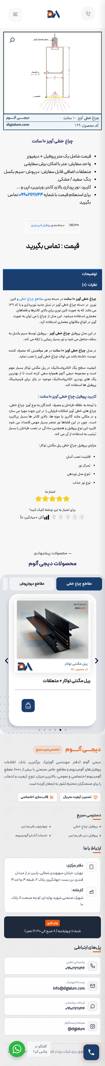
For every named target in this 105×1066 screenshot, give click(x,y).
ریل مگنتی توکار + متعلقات (66, 680)
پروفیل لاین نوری (41, 225)
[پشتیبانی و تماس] (91, 1052)
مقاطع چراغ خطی (31, 299)
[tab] (79, 583)
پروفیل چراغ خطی (85, 826)
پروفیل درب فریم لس (83, 835)
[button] (15, 14)
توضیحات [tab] (89, 274)
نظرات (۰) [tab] (89, 285)
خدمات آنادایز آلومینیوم (31, 835)
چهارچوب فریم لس (34, 826)
